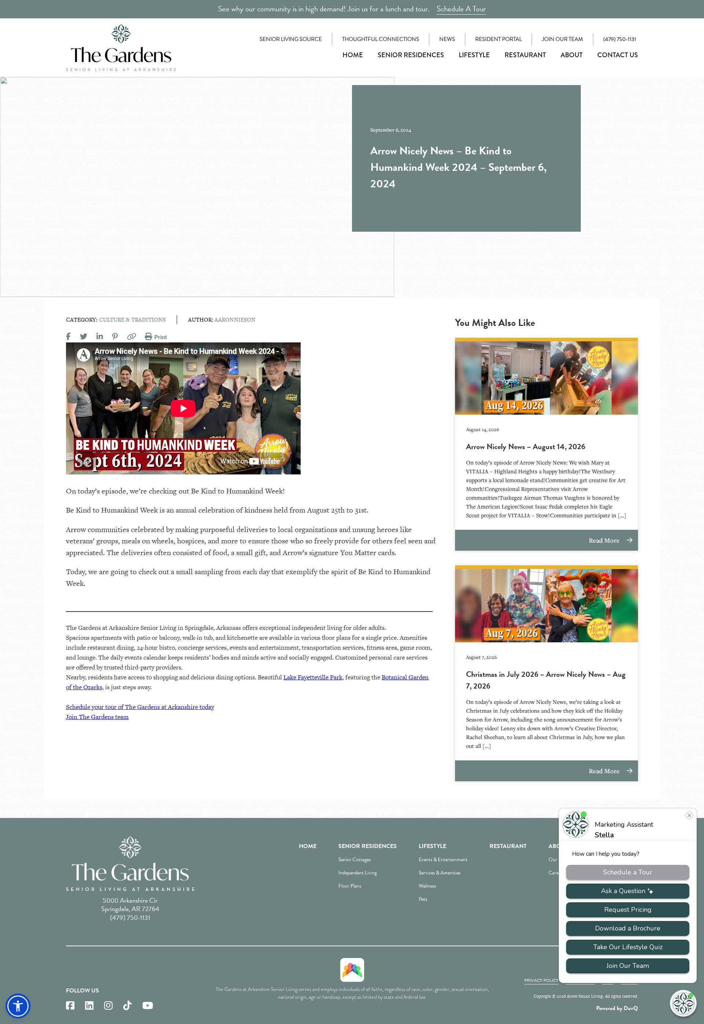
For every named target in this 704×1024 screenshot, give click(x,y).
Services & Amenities (440, 873)
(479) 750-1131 (619, 39)
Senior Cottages (354, 859)
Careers (556, 873)
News (447, 39)
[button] (18, 1006)
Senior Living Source (291, 39)
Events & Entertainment (443, 859)
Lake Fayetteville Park (312, 677)
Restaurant (525, 55)
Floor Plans (349, 886)
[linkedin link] (89, 1005)
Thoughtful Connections (380, 39)
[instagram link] (108, 1005)
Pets (423, 899)
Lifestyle (474, 55)
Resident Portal (498, 39)
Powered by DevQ (617, 1008)
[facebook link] (70, 1005)
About (572, 55)
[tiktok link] (127, 1005)
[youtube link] (147, 1005)
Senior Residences (411, 55)
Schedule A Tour (461, 9)
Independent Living (357, 873)
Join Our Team (562, 39)
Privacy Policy (541, 980)
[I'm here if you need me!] (683, 1003)
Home (352, 55)
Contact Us (617, 55)
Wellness (427, 886)
